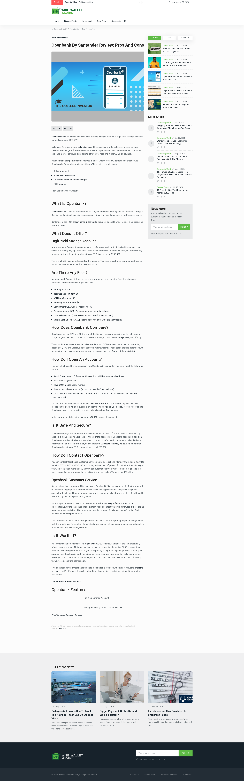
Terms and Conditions (168, 774)
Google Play (117, 406)
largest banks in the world (84, 222)
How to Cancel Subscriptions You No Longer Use (176, 50)
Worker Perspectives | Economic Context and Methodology (172, 142)
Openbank (56, 211)
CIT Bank (107, 337)
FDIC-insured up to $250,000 (106, 254)
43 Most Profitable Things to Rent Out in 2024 (176, 106)
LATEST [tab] (169, 38)
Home (56, 21)
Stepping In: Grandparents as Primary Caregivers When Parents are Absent (174, 127)
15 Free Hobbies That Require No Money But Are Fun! (172, 191)
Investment (87, 21)
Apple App (104, 406)
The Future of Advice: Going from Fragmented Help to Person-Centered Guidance (174, 175)
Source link (63, 628)
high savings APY (93, 543)
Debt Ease (101, 21)
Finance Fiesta (70, 21)
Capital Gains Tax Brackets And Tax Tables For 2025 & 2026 (177, 92)
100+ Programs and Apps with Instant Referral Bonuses (177, 64)
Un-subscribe (187, 774)
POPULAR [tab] (185, 38)
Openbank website (97, 403)
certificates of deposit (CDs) (121, 351)
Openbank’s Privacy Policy (113, 443)
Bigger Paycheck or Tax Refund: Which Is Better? (118, 713)
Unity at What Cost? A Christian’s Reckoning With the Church (172, 158)
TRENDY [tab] (155, 38)
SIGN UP (184, 227)
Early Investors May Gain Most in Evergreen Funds (167, 713)
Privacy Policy (149, 774)
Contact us (134, 774)
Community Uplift (118, 21)
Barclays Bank (122, 337)
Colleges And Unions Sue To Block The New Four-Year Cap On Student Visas (72, 714)
